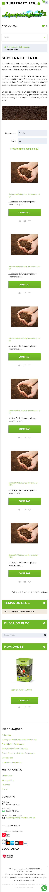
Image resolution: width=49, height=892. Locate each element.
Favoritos (6, 785)
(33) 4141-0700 (10, 26)
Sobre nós (6, 735)
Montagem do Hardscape (19, 47)
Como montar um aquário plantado (19, 611)
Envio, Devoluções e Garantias (15, 749)
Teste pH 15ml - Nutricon (21, 690)
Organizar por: (10, 133)
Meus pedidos (8, 780)
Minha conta (7, 776)
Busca (4, 789)
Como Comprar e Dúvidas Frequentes (18, 753)
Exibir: (14, 141)
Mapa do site (7, 758)
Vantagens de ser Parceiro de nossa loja (19, 740)
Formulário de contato (11, 762)
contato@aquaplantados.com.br (20, 818)
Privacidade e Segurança (13, 744)
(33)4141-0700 (12, 804)
